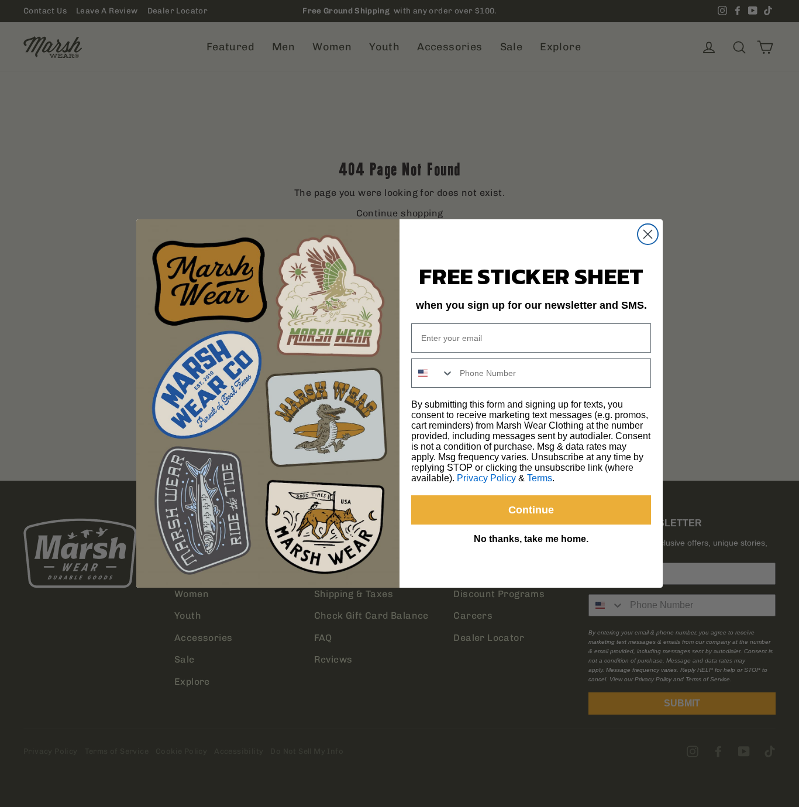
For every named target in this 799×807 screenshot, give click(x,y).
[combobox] (433, 373)
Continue (531, 510)
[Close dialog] (648, 234)
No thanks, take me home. (531, 539)
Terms (539, 478)
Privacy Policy (486, 478)
